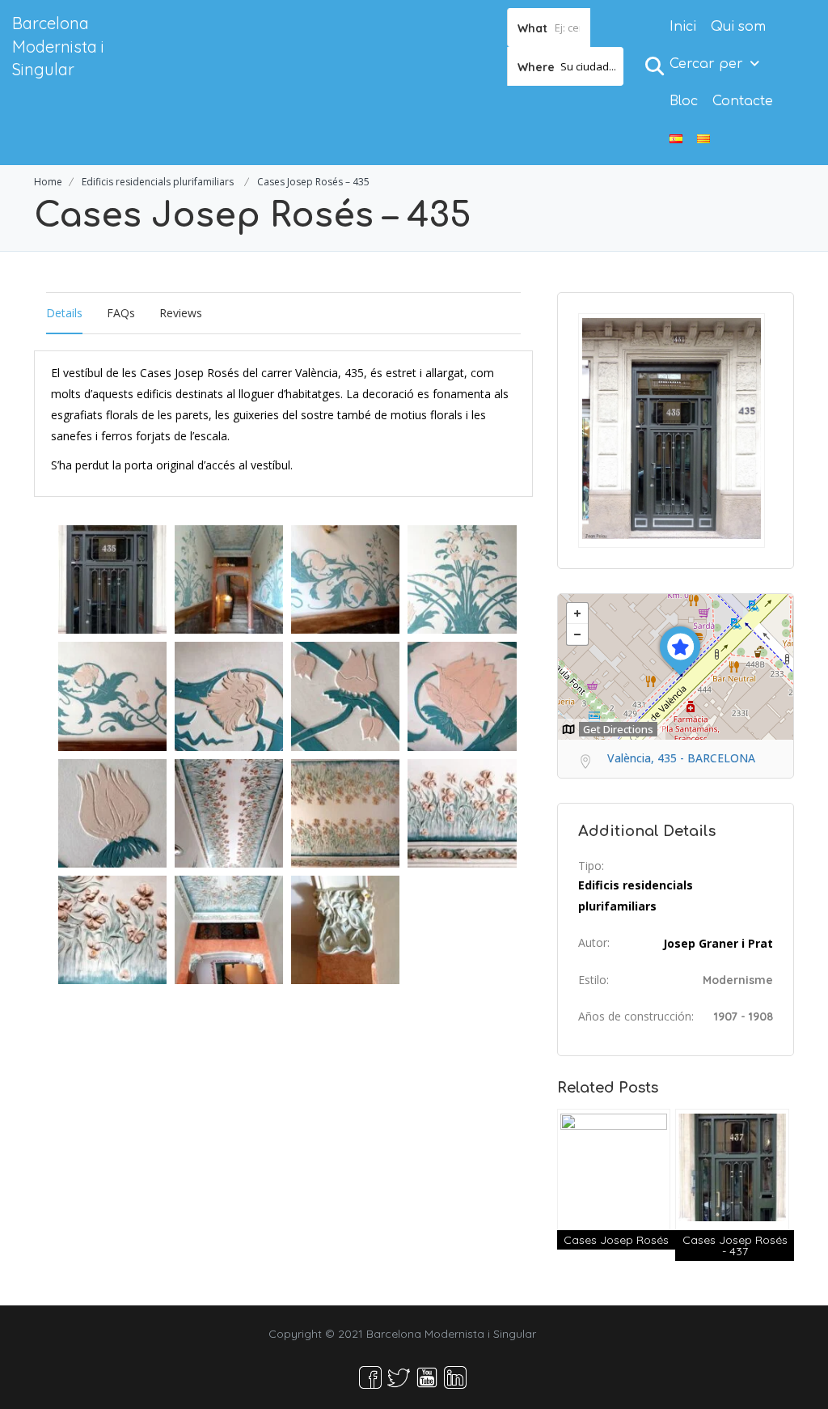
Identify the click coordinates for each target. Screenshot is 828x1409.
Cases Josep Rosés (616, 1240)
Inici (683, 26)
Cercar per (706, 64)
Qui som (738, 26)
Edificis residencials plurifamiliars (158, 182)
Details (64, 312)
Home (48, 182)
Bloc (684, 101)
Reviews (180, 312)
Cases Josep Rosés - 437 (735, 1245)
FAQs (121, 312)
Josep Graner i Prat (718, 943)
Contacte (742, 101)
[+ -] (675, 667)
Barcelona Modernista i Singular (58, 46)
